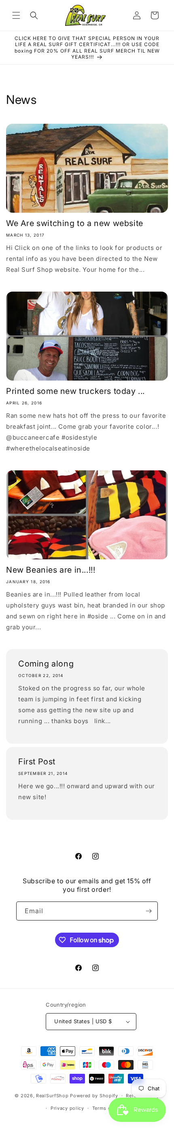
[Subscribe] (148, 911)
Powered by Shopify (94, 1095)
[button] (16, 15)
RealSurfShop (52, 1095)
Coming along (46, 664)
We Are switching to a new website (74, 223)
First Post (36, 761)
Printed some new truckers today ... (75, 391)
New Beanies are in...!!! (50, 570)
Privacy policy (67, 1108)
